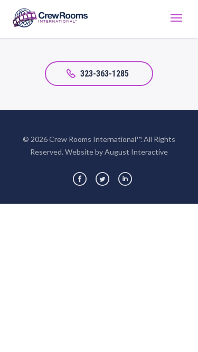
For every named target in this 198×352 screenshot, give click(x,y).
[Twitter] (102, 179)
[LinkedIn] (125, 179)
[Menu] (176, 18)
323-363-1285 (104, 74)
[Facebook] (80, 179)
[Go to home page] (50, 19)
